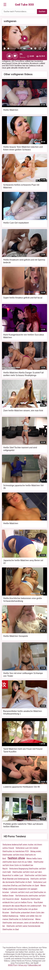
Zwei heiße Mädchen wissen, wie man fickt (23, 410)
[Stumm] (24, 48)
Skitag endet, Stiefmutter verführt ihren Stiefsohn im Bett (21, 855)
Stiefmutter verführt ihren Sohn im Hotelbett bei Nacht (23, 865)
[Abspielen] (5, 48)
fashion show (16, 858)
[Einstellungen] (35, 48)
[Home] (24, 4)
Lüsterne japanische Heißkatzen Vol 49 (21, 787)
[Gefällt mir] (9, 56)
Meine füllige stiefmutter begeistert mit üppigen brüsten (24, 888)
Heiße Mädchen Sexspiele (15, 636)
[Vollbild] (44, 48)
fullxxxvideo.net (34, 965)
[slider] (11, 48)
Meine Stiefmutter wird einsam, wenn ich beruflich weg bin (23, 922)
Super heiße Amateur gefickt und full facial (22, 298)
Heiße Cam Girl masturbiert (16, 223)
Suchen (42, 11)
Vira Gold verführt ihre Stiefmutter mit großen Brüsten (24, 909)
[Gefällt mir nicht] (15, 56)
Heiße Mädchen (10, 110)
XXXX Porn (12, 965)
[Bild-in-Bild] (40, 48)
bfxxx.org (23, 965)
